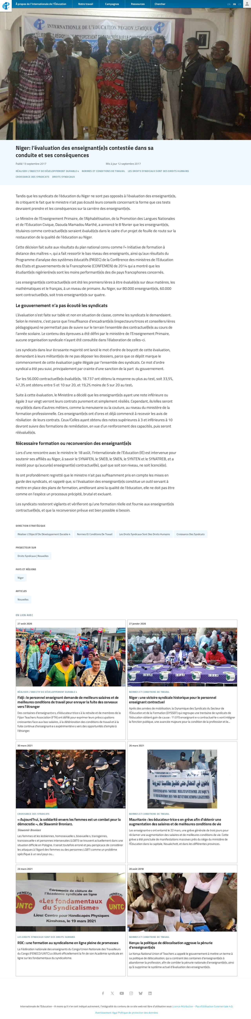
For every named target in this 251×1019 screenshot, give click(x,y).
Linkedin (150, 993)
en (228, 4)
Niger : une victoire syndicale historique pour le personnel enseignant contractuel (182, 673)
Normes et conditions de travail (94, 534)
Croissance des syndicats (191, 534)
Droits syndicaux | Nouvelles (33, 556)
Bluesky (140, 993)
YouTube (121, 993)
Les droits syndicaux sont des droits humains (144, 534)
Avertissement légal (106, 1012)
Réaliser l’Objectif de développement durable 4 (44, 534)
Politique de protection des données (138, 1012)
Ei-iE (6, 6)
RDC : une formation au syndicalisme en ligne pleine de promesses (71, 913)
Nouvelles (23, 599)
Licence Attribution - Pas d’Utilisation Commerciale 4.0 (202, 1006)
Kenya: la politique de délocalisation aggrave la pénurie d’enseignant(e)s (182, 918)
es (239, 4)
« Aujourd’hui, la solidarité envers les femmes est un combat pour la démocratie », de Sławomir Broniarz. (71, 800)
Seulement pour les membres (247, 4)
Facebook (103, 993)
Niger (21, 577)
